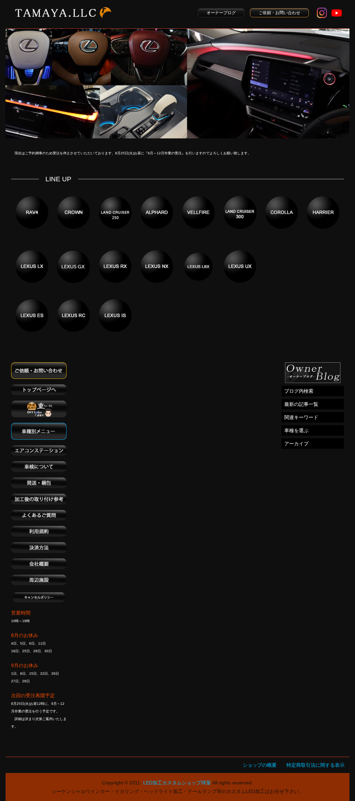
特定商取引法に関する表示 (315, 765)
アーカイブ (296, 443)
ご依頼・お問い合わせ (279, 12)
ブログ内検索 (298, 391)
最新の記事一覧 (301, 404)
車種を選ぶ (296, 430)
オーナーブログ (221, 12)
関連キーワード (301, 417)
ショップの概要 (260, 765)
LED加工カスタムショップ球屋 (177, 782)
